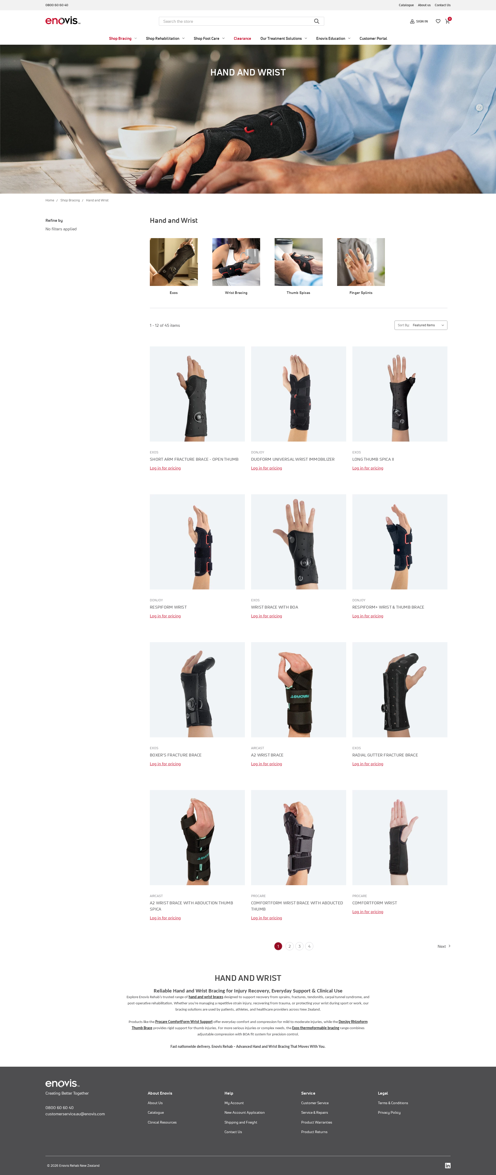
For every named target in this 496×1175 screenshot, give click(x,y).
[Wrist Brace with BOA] (298, 541)
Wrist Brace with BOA (274, 607)
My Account (234, 1103)
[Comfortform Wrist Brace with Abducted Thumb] (298, 837)
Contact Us (443, 5)
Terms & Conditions (393, 1103)
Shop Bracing (120, 38)
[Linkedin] (448, 1165)
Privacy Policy (389, 1112)
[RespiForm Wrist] (197, 541)
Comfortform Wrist (374, 902)
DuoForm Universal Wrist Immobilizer (293, 459)
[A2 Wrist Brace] (298, 689)
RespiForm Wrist (168, 607)
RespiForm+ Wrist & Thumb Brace (388, 607)
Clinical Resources (162, 1122)
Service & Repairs (314, 1112)
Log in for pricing (165, 468)
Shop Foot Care (206, 38)
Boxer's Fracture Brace (176, 754)
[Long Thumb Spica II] (399, 394)
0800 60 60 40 (56, 5)
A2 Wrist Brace (267, 754)
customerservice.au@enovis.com (75, 1113)
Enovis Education (330, 38)
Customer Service (315, 1103)
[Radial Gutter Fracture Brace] (399, 689)
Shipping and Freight (240, 1122)
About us (424, 5)
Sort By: (403, 325)
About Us (155, 1103)
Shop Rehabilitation (162, 38)
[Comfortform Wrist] (399, 837)
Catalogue (406, 5)
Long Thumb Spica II (373, 459)
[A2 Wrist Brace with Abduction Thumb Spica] (197, 837)
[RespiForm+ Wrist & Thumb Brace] (399, 541)
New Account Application (244, 1112)
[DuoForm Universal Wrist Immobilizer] (298, 394)
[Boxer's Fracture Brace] (197, 689)
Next (442, 946)
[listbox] (429, 325)
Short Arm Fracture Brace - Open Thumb (194, 459)
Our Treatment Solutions (281, 38)
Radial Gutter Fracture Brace (385, 754)
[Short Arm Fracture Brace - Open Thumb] (197, 394)
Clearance (242, 38)
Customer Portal (373, 38)
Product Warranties (316, 1122)
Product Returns (314, 1131)
